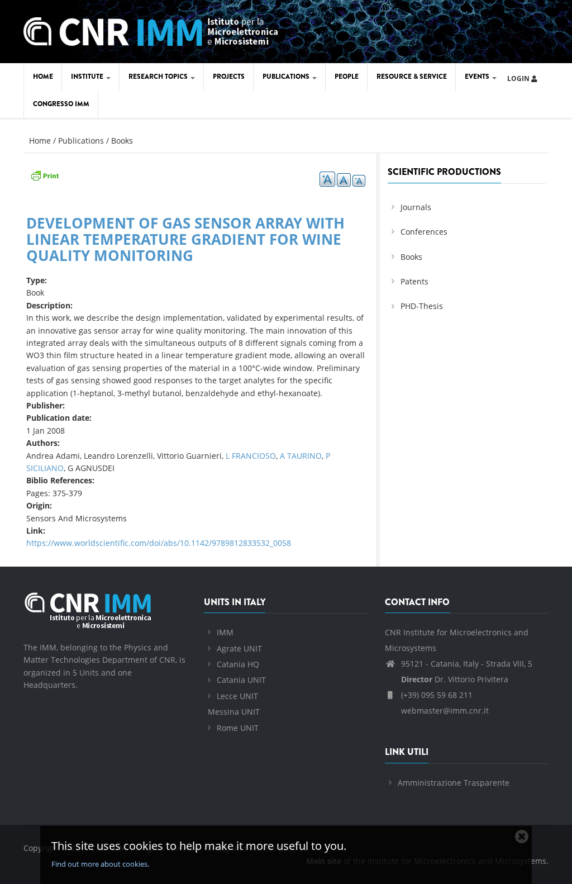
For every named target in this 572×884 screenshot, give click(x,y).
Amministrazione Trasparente (453, 782)
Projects (229, 77)
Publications (287, 77)
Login (519, 78)
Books (122, 140)
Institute (88, 77)
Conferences (424, 231)
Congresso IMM (61, 104)
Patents (414, 281)
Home (43, 77)
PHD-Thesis (422, 306)
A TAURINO (301, 455)
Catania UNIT (241, 679)
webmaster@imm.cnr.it (444, 710)
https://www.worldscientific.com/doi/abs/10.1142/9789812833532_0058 (158, 543)
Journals (416, 207)
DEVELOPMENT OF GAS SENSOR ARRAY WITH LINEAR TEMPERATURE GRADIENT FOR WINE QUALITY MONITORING (185, 239)
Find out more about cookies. (100, 864)
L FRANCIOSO (251, 455)
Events (478, 77)
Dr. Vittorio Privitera (454, 679)
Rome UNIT (238, 728)
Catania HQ (238, 664)
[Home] (150, 29)
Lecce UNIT (237, 696)
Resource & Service (411, 77)
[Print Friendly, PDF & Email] (44, 174)
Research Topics (158, 77)
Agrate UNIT (239, 648)
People (347, 77)
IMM (225, 632)
